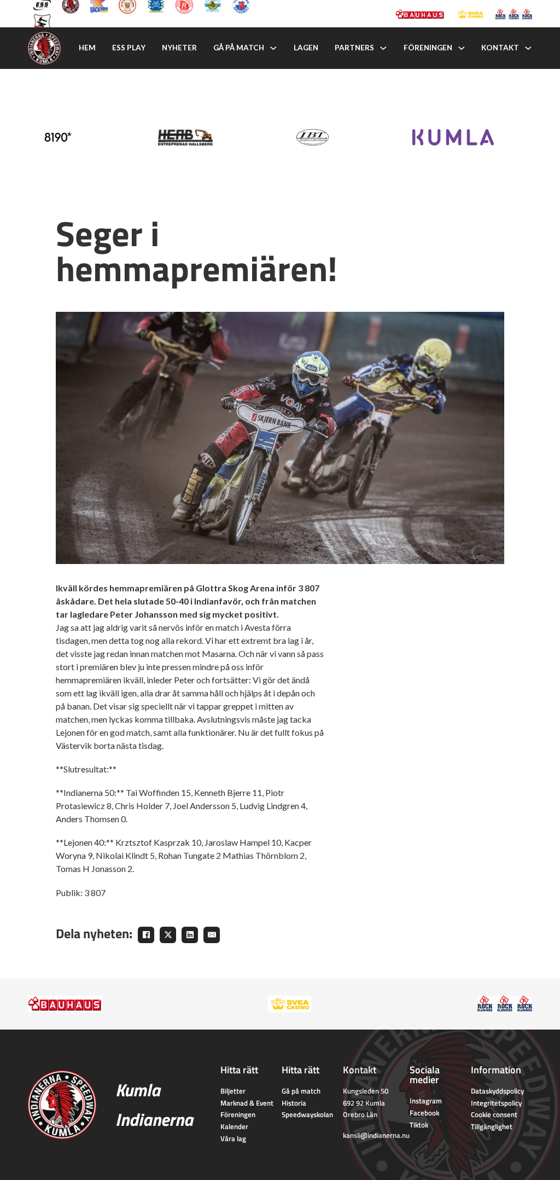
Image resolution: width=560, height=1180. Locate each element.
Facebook (424, 1112)
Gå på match (238, 47)
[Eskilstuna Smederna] (42, 21)
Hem (87, 47)
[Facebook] (146, 935)
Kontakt (500, 47)
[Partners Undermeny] (383, 48)
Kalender (234, 1126)
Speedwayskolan (307, 1114)
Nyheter (179, 47)
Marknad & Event (246, 1102)
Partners (354, 47)
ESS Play (128, 47)
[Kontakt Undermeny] (528, 48)
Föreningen (428, 47)
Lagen (306, 47)
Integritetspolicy (496, 1102)
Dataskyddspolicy (497, 1090)
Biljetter (233, 1090)
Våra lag (233, 1138)
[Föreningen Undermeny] (461, 48)
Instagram (426, 1100)
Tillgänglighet (491, 1126)
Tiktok (419, 1124)
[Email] (211, 935)
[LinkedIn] (190, 935)
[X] (168, 935)
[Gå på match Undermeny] (273, 48)
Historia (294, 1102)
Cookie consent (494, 1114)
